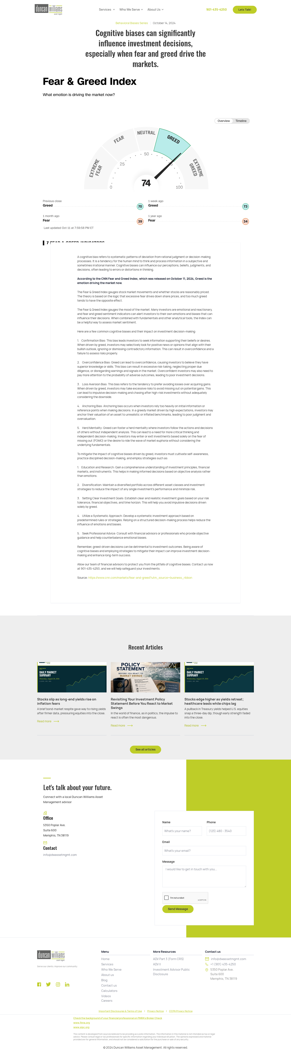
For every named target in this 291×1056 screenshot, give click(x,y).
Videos (106, 996)
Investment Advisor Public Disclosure (171, 972)
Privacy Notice (155, 1011)
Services (107, 964)
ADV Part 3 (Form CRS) (168, 959)
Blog (104, 980)
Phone (211, 822)
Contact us (109, 985)
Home (105, 959)
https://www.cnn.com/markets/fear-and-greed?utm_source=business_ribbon (140, 578)
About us (107, 975)
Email (166, 842)
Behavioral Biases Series (132, 23)
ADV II (157, 964)
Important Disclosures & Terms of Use (120, 1011)
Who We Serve (111, 970)
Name (166, 822)
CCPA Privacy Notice (180, 1011)
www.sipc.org (81, 1027)
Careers (106, 1001)
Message (168, 861)
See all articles (145, 749)
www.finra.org (81, 1022)
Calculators (109, 991)
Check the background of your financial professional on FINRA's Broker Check (117, 1018)
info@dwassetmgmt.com (60, 855)
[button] (107, 9)
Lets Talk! (244, 9)
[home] (48, 9)
